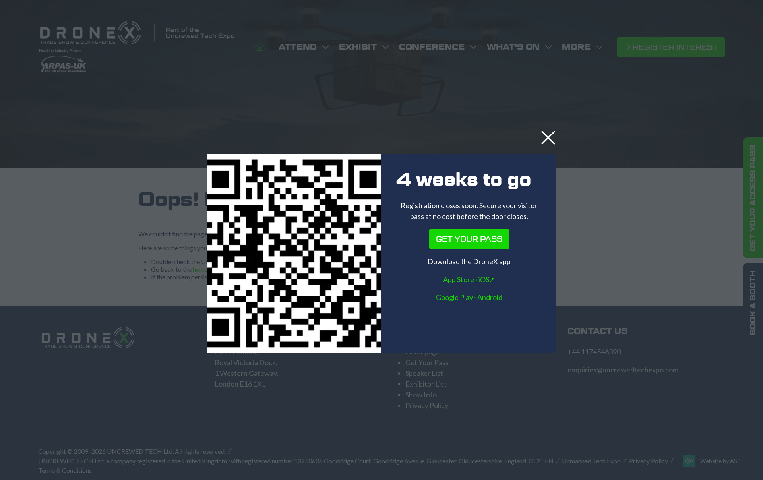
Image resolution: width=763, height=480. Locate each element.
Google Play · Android (469, 297)
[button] (548, 138)
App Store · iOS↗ (469, 279)
